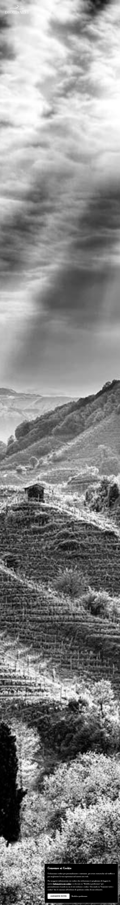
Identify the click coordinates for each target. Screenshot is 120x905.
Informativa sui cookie (62, 884)
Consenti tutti (58, 896)
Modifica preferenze (79, 896)
